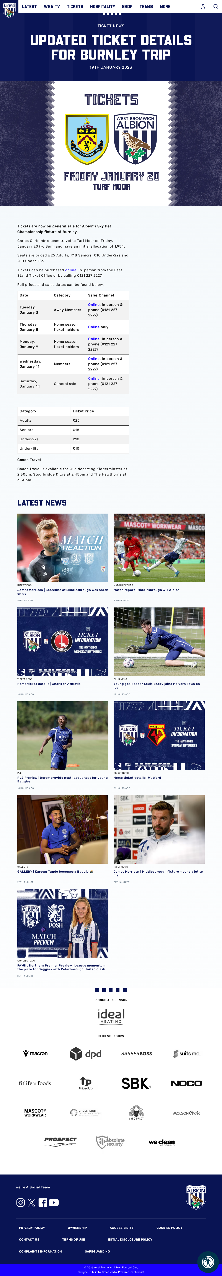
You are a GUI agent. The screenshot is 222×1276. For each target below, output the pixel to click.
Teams (146, 6)
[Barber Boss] (136, 1054)
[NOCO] (187, 1083)
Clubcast (139, 1272)
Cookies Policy (169, 1228)
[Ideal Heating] (111, 1017)
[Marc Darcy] (136, 1113)
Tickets (75, 6)
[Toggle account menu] (203, 6)
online (71, 270)
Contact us (29, 1239)
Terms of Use (73, 1239)
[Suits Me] (187, 1054)
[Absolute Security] (111, 1142)
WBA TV (52, 6)
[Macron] (35, 1054)
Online (94, 305)
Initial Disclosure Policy (130, 1239)
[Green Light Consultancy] (86, 1113)
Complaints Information (40, 1251)
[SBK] (136, 1083)
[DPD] (86, 1054)
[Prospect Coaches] (60, 1142)
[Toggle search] (215, 6)
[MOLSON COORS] (187, 1113)
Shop (127, 6)
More (165, 6)
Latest (29, 6)
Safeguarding (97, 1251)
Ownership (77, 1228)
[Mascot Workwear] (35, 1113)
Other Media (109, 1272)
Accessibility (122, 1228)
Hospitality (102, 6)
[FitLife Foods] (35, 1083)
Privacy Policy (32, 1228)
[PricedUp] (86, 1083)
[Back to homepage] (9, 9)
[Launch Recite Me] (208, 1262)
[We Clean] (162, 1142)
